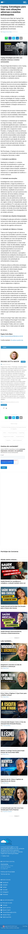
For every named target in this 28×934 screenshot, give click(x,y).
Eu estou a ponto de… (17, 340)
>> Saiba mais (5, 856)
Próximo (16, 637)
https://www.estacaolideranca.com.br (12, 336)
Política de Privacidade (8, 872)
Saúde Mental (20, 436)
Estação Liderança (6, 364)
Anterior (11, 637)
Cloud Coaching (12, 432)
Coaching (21, 432)
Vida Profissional (17, 440)
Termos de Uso (5, 874)
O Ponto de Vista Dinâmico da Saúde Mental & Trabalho (14, 428)
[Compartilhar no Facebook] (9, 38)
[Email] (21, 38)
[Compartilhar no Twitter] (13, 38)
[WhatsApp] (6, 38)
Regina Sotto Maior (10, 361)
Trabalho (8, 440)
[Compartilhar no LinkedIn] (17, 38)
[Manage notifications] (3, 926)
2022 (4, 432)
